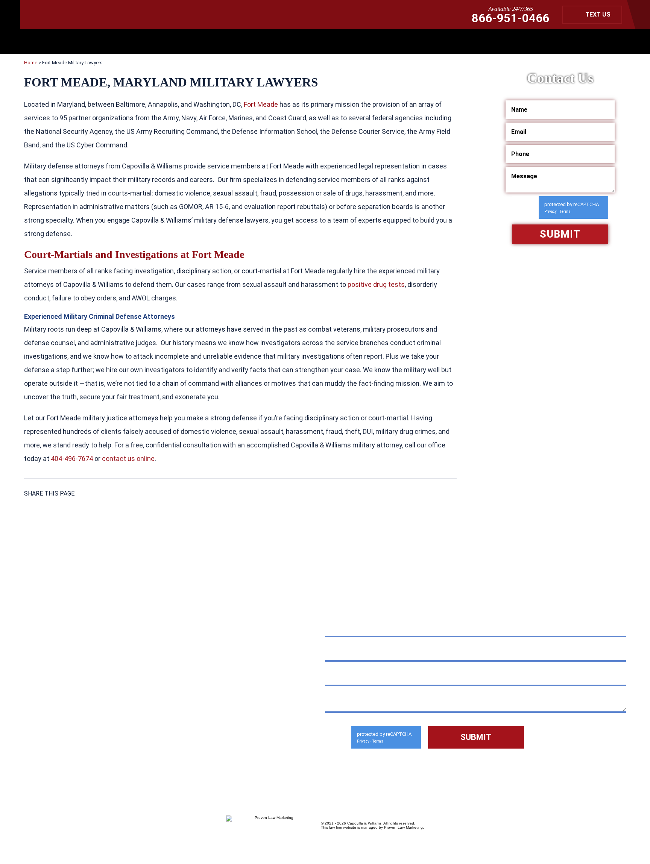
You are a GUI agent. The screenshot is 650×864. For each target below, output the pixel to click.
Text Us (598, 14)
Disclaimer (43, 742)
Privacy (550, 211)
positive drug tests (376, 284)
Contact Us (127, 742)
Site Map (84, 742)
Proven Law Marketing (403, 827)
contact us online (128, 458)
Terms (565, 211)
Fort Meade (261, 104)
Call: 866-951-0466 (77, 704)
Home (30, 62)
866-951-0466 (510, 18)
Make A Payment (127, 725)
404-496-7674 (72, 458)
